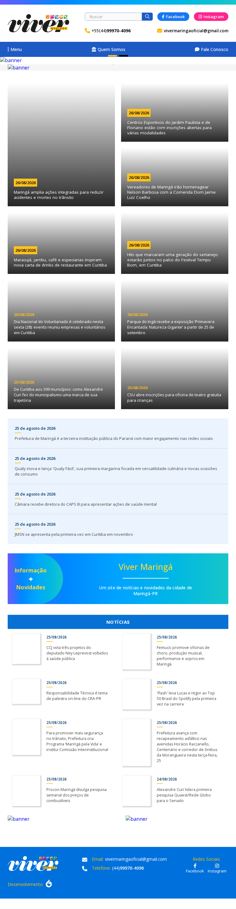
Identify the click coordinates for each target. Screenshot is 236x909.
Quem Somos (111, 49)
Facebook (175, 16)
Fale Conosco (214, 49)
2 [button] (123, 56)
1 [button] (112, 56)
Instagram (213, 16)
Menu (16, 49)
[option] (118, 60)
